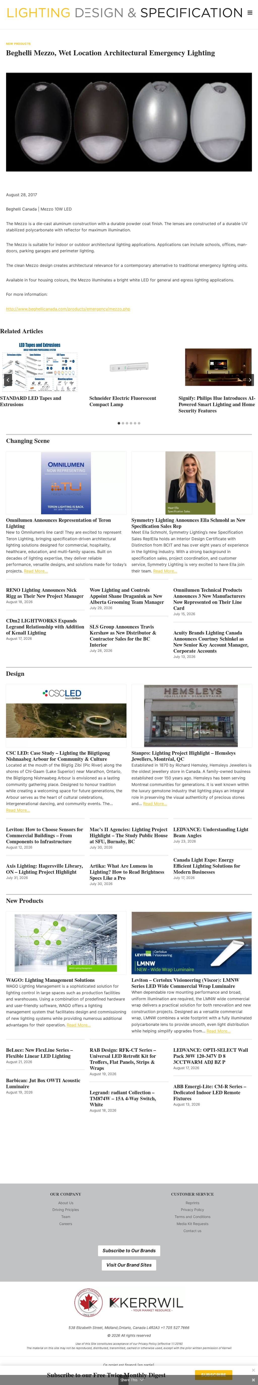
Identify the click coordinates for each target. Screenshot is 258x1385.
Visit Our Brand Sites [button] (129, 1265)
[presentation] (39, 367)
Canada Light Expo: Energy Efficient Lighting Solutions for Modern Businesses (206, 866)
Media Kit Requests (192, 1224)
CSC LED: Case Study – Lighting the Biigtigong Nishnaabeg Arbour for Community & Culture (58, 756)
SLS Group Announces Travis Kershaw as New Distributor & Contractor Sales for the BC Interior (123, 636)
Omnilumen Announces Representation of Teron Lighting (58, 523)
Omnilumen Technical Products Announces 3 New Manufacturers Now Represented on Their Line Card (209, 599)
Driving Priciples (65, 1209)
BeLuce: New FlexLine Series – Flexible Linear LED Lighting (39, 1053)
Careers (65, 1224)
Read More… (36, 570)
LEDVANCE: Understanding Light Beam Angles (210, 832)
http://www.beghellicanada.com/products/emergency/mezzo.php (68, 308)
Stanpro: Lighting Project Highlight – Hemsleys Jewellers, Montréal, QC (184, 756)
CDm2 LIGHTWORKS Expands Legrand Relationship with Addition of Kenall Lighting (45, 627)
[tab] (119, 423)
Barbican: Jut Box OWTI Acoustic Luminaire (43, 1083)
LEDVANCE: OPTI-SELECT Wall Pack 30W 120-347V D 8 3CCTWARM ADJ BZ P (210, 1056)
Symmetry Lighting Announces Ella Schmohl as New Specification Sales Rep (188, 523)
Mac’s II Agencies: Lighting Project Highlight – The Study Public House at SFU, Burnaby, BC (129, 835)
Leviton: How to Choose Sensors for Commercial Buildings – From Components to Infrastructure (44, 835)
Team (65, 1216)
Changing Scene (28, 440)
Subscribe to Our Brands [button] (129, 1250)
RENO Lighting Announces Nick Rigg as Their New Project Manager (45, 593)
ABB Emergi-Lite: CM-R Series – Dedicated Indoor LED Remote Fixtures (209, 1092)
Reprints (192, 1203)
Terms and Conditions (192, 1216)
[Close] (253, 1370)
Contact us (192, 1231)
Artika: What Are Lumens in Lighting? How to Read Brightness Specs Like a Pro (127, 872)
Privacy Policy (192, 1209)
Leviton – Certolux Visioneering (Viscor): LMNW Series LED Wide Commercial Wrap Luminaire (185, 983)
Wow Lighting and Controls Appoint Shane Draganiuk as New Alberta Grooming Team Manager (127, 596)
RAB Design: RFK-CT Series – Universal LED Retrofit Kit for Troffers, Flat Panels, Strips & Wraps (123, 1059)
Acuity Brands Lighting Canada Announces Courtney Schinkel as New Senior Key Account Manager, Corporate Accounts (210, 642)
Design (15, 673)
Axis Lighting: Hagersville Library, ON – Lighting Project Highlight (44, 869)
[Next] (250, 380)
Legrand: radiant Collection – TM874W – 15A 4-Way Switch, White (123, 1098)
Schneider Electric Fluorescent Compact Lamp (122, 401)
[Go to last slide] (8, 380)
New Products (18, 44)
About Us (65, 1203)
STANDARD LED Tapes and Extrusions (30, 401)
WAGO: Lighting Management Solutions (50, 980)
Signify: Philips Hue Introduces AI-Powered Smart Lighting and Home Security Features (217, 404)
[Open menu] (250, 12)
